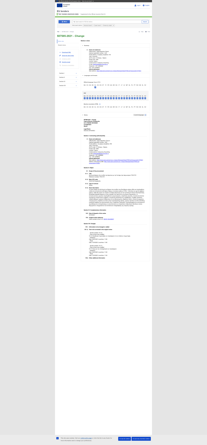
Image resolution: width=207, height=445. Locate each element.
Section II (62, 77)
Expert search (97, 25)
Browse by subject (107, 25)
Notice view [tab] (61, 41)
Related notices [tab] (62, 45)
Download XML (66, 52)
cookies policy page (86, 438)
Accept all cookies (124, 438)
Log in (138, 5)
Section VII (62, 85)
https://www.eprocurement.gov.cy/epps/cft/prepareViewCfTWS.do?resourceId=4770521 (119, 71)
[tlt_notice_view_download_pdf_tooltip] (85, 98)
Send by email (66, 62)
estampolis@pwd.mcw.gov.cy (100, 64)
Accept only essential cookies (141, 438)
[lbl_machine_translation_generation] (100, 104)
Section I (61, 73)
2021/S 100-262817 (109, 219)
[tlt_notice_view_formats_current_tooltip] (145, 115)
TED (58, 31)
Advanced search (88, 25)
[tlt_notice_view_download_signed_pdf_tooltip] (95, 87)
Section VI (62, 81)
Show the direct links (68, 55)
